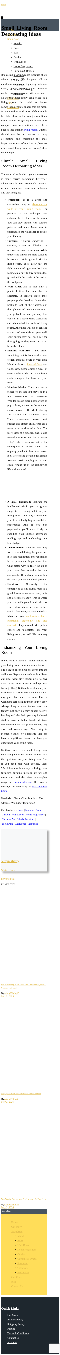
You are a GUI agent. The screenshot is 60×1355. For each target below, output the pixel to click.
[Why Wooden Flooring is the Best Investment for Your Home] (24, 1193)
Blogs (10, 677)
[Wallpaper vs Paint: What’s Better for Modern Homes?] (24, 1088)
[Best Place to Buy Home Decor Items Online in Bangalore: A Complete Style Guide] (24, 979)
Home (3, 677)
